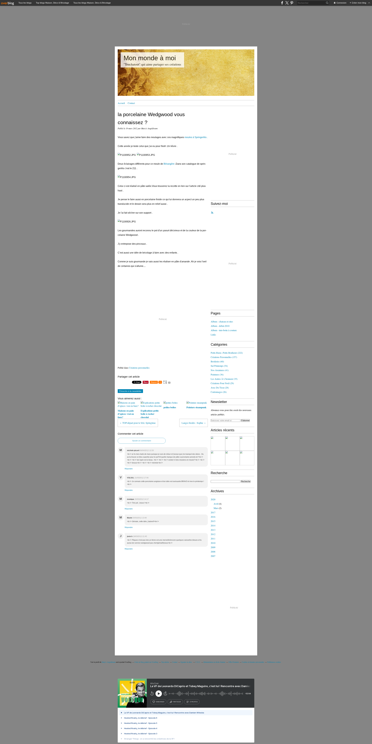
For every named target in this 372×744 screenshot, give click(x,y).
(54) (219, 365)
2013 (213, 529)
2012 (213, 534)
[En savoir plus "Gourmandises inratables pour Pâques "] (218, 443)
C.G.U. (198, 662)
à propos (193, 702)
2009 (213, 547)
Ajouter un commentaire (141, 441)
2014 (213, 525)
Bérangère (169, 164)
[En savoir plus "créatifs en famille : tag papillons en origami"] (232, 458)
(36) (217, 374)
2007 (213, 555)
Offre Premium (233, 662)
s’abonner (160, 702)
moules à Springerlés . (196, 137)
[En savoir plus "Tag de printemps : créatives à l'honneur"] (247, 443)
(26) (219, 391)
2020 (213, 499)
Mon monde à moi (150, 58)
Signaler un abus (186, 662)
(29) (222, 383)
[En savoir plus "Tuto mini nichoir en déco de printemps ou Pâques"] (232, 443)
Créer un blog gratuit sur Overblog (146, 662)
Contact (131, 103)
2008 (213, 551)
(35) (224, 378)
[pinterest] (292, 3)
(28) (220, 387)
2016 (213, 516)
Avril (216, 503)
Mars (216, 508)
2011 (213, 538)
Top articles (165, 662)
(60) (217, 361)
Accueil (121, 103)
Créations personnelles (139, 367)
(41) (220, 370)
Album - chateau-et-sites (222, 321)
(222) (227, 352)
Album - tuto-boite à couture (224, 330)
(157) (224, 357)
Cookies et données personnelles (253, 662)
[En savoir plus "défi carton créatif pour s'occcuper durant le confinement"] (247, 458)
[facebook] (282, 3)
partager (177, 702)
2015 (213, 521)
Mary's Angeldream (108, 662)
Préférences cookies (274, 662)
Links (213, 334)
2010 (213, 542)
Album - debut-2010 (220, 325)
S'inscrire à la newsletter (130, 391)
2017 (213, 512)
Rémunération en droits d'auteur (214, 662)
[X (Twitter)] (287, 3)
